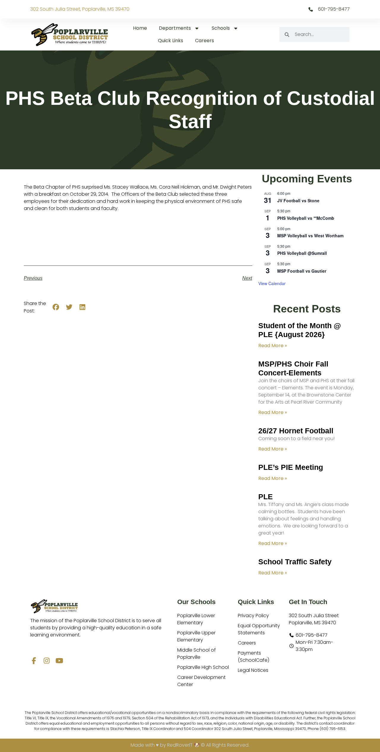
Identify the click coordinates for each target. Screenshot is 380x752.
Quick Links (170, 40)
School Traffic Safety (295, 561)
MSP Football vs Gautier (301, 271)
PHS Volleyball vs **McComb (305, 218)
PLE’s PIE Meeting (290, 467)
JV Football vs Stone (298, 200)
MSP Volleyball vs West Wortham (310, 235)
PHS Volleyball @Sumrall (302, 253)
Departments (175, 28)
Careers (204, 40)
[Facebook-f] (33, 660)
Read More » (272, 345)
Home (140, 28)
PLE (265, 496)
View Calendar (272, 283)
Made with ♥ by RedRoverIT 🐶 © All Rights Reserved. (190, 745)
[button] (56, 307)
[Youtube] (59, 660)
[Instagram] (46, 660)
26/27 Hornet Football (295, 430)
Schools (221, 28)
